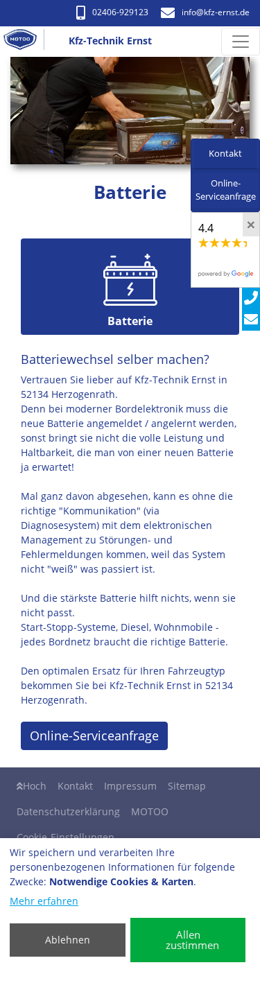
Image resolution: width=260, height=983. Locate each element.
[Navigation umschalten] (240, 41)
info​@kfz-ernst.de (216, 12)
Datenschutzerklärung (68, 811)
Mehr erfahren (44, 900)
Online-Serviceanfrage (94, 735)
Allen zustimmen (192, 940)
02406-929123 (120, 12)
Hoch (34, 785)
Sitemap (187, 785)
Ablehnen (67, 939)
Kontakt (75, 785)
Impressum (130, 785)
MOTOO (149, 811)
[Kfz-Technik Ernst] (25, 41)
